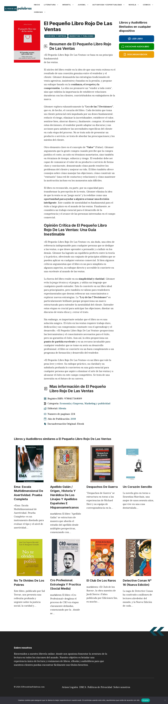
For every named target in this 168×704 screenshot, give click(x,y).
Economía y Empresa (56, 36)
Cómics (147, 5)
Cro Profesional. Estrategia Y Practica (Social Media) (65, 584)
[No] (165, 700)
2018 (73, 419)
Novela (132, 5)
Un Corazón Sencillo (137, 487)
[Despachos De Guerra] (102, 480)
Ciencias (38, 12)
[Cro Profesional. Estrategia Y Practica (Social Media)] (66, 574)
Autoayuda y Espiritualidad (107, 5)
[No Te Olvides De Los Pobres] (29, 574)
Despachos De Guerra (102, 487)
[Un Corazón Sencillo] (138, 480)
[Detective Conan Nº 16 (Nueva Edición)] (138, 574)
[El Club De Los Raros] (102, 574)
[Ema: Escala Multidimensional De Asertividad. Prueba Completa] (30, 480)
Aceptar (145, 700)
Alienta (62, 408)
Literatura (50, 5)
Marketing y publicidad (81, 36)
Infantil (66, 5)
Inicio (37, 5)
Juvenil (82, 5)
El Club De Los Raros (101, 580)
